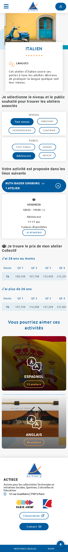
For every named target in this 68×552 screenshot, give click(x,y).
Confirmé (49, 130)
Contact (32, 526)
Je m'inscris (34, 232)
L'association (31, 515)
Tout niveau (22, 121)
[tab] (34, 185)
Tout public (23, 147)
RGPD (51, 548)
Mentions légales (25, 548)
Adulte (47, 155)
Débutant (47, 121)
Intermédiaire (22, 130)
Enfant (47, 147)
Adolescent (24, 155)
